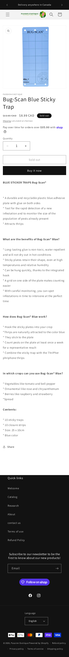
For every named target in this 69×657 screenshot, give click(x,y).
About (11, 514)
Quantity (7, 138)
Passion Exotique (19, 643)
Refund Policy (16, 540)
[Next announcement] (62, 5)
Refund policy (59, 643)
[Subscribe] (57, 568)
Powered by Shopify (39, 643)
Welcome (13, 488)
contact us (14, 523)
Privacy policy (17, 648)
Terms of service (35, 648)
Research (13, 505)
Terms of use (15, 531)
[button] (7, 14)
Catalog (12, 497)
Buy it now (34, 170)
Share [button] (10, 447)
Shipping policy (55, 648)
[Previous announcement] (7, 5)
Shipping (7, 121)
